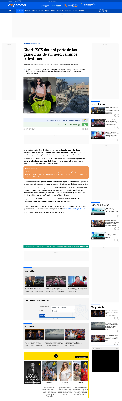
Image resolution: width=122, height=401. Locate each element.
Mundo (41, 10)
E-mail (41, 310)
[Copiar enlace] (86, 129)
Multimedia (60, 10)
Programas (68, 10)
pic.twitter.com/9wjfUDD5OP (74, 209)
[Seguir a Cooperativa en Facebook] (16, 1)
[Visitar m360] (103, 12)
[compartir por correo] (83, 129)
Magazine (20, 10)
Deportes (27, 10)
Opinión (47, 10)
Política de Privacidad (57, 319)
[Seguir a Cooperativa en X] (18, 1)
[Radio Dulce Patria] (45, 5)
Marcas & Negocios (78, 10)
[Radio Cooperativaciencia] (56, 5)
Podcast (53, 10)
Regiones (34, 10)
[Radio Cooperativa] (71, 5)
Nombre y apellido (44, 306)
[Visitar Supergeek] (106, 12)
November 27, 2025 (57, 212)
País (14, 10)
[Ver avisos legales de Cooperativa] (100, 12)
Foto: (26, 78)
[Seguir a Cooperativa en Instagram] (20, 1)
